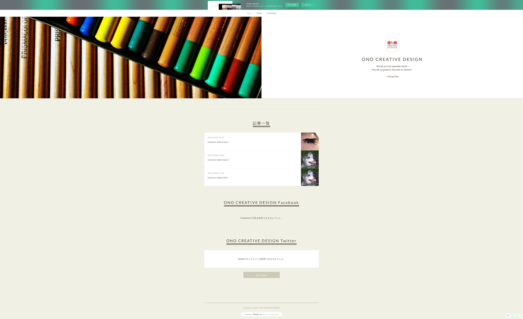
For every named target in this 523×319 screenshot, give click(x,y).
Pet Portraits (271, 13)
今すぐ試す (292, 4)
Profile (259, 13)
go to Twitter (261, 275)
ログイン (308, 5)
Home (249, 13)
